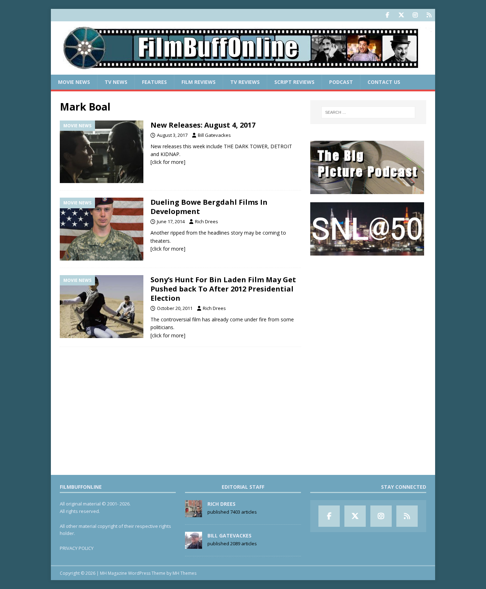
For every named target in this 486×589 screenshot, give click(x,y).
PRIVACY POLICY (77, 548)
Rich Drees (206, 221)
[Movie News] (101, 152)
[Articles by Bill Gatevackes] (193, 545)
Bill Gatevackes (214, 135)
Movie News (74, 82)
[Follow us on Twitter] (401, 15)
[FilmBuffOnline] (243, 70)
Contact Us (384, 82)
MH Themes (184, 573)
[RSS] (429, 15)
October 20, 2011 (174, 308)
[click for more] (167, 162)
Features (154, 82)
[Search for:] (368, 112)
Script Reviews (294, 82)
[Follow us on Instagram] (415, 15)
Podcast (341, 82)
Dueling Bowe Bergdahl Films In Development (209, 206)
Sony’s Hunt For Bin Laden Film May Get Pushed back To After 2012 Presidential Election (223, 289)
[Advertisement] (368, 307)
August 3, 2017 (172, 135)
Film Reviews (198, 82)
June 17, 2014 (171, 221)
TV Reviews (245, 82)
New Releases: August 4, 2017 (202, 125)
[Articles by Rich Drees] (193, 513)
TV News (116, 82)
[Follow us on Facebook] (387, 15)
